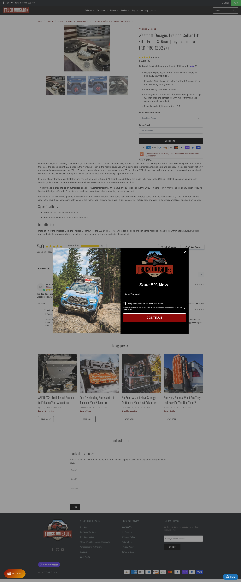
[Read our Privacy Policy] (184, 308)
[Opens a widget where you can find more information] (230, 577)
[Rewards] (15, 573)
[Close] (185, 251)
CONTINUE (154, 317)
